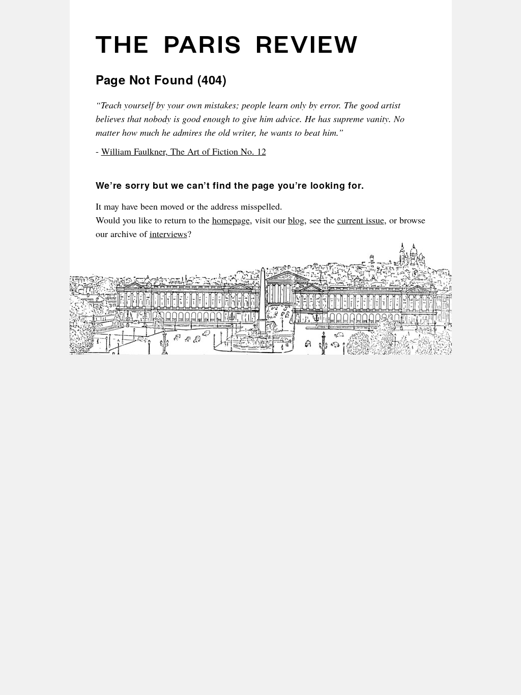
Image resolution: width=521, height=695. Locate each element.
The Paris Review (226, 48)
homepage (231, 220)
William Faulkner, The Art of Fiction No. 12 (183, 151)
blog (296, 220)
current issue (360, 220)
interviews (168, 233)
